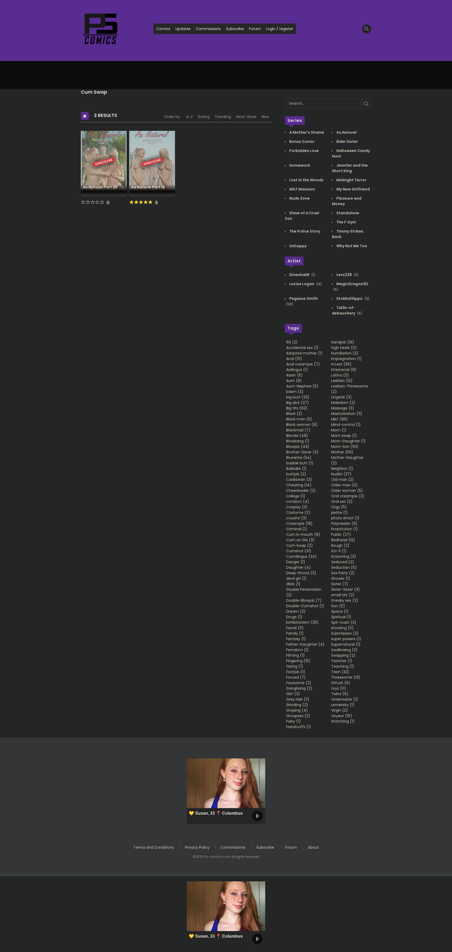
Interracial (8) (344, 369)
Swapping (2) (343, 655)
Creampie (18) (299, 523)
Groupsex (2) (298, 715)
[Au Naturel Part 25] (104, 161)
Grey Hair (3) (297, 699)
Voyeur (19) (341, 715)
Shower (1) (340, 578)
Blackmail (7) (298, 430)
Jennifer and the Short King (350, 168)
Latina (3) (340, 375)
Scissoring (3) (343, 556)
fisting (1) (294, 666)
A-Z (189, 116)
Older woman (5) (347, 490)
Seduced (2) (342, 562)
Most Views (246, 116)
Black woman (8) (302, 424)
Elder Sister (347, 141)
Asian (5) (294, 375)
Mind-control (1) (346, 424)
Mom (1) (338, 430)
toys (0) (338, 688)
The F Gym (346, 222)
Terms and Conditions (153, 847)
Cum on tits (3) (300, 540)
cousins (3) (296, 518)
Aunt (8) (294, 380)
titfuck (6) (340, 682)
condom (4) (297, 501)
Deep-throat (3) (301, 573)
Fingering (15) (298, 660)
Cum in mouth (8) (303, 534)
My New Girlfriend (353, 189)
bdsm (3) (294, 391)
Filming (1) (295, 655)
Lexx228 (347, 274)
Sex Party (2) (343, 573)
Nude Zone (299, 198)
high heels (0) (344, 347)
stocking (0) (342, 627)
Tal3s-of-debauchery (347, 310)
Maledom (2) (343, 402)
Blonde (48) (297, 435)
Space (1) (339, 611)
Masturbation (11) (346, 413)
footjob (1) (295, 671)
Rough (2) (340, 545)
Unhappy (298, 246)
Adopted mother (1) (304, 353)
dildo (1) (293, 584)
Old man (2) (342, 479)
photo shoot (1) (345, 518)
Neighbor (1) (342, 468)
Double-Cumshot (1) (305, 606)
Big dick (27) (297, 402)
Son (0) (338, 606)
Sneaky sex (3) (344, 600)
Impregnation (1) (346, 358)
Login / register (279, 28)
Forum (255, 28)
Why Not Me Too (351, 246)
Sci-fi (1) (339, 551)
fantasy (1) (296, 638)
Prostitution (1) (344, 529)
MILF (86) (339, 419)
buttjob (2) (296, 474)
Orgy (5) (339, 507)
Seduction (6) (344, 567)
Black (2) (294, 413)
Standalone (347, 213)
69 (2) (292, 342)
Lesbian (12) (342, 380)
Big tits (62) (296, 408)
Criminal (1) (296, 529)
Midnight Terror (351, 180)
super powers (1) (346, 638)
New (265, 116)
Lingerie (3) (341, 397)
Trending (223, 116)
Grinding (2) (297, 704)
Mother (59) (342, 452)
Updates (183, 28)
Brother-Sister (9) (302, 452)
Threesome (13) (345, 677)
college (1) (295, 496)
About (313, 847)
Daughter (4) (298, 567)
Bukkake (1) (296, 468)
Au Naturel (346, 132)
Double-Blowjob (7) (304, 600)
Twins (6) (339, 693)
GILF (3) (293, 693)
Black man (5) (299, 419)
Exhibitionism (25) (302, 622)
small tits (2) (342, 595)
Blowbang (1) (297, 441)
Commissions (208, 28)
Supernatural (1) (345, 644)
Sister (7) (339, 584)
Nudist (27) (341, 474)
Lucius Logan (305, 283)
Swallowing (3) (344, 649)
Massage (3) (342, 408)
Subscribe (235, 28)
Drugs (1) (294, 616)
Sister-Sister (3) (345, 589)
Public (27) (341, 534)
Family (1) (295, 633)
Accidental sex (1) (302, 347)
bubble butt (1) (299, 463)
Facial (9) (295, 627)
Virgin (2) (339, 710)
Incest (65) (341, 364)
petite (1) (339, 512)
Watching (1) (343, 721)
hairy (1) (293, 721)
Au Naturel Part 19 (148, 187)
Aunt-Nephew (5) (302, 386)
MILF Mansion (302, 189)
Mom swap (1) (344, 435)
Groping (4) (297, 710)
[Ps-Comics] (100, 28)
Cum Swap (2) (299, 545)
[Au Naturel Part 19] (152, 161)
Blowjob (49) (297, 446)
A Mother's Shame (306, 132)
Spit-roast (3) (343, 622)
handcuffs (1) (298, 726)
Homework (299, 165)
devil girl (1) (296, 578)
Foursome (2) (298, 682)
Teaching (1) (342, 666)
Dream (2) (296, 611)
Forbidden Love (304, 150)
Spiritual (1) (341, 616)
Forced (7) (296, 677)
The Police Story (304, 231)
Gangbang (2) (299, 688)
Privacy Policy (197, 847)
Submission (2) (345, 633)
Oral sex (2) (342, 501)
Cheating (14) (299, 485)
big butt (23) (297, 397)
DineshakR (302, 274)
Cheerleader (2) (301, 490)
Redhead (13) (343, 540)
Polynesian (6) (344, 523)
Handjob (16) (342, 342)
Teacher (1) (341, 660)
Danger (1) (295, 562)
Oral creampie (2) (347, 496)
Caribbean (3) (299, 479)
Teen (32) (340, 671)
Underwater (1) (344, 699)
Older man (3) (344, 485)
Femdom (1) (297, 649)
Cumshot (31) (298, 551)
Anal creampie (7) (303, 364)
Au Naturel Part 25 (100, 187)
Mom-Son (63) (345, 446)
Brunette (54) (299, 457)
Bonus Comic (301, 141)
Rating (204, 116)
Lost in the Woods (306, 180)
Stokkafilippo (352, 298)
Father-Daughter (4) (305, 644)
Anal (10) (294, 358)
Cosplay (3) (297, 507)
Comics (163, 28)
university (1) (342, 704)
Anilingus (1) (297, 369)
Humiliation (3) (344, 353)
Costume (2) (298, 512)
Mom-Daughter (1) (348, 441)
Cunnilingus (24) (301, 556)
